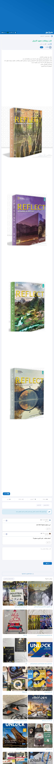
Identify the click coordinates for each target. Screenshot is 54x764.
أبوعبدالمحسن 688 (45, 533)
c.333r (47, 47)
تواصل (5, 493)
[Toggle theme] (15, 32)
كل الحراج (42, 36)
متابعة (42, 47)
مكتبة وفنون (47, 36)
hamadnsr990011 (45, 519)
